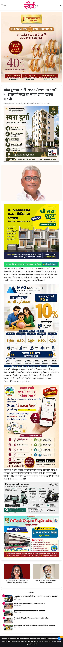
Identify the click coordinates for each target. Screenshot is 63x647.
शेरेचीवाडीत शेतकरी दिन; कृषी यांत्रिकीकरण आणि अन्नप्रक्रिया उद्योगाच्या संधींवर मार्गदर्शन (31, 618)
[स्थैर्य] (31, 5)
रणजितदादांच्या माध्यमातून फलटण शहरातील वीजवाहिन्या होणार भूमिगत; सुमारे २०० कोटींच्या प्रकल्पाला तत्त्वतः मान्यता (36, 597)
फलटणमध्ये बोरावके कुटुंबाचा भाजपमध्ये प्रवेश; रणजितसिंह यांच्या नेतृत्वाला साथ (29, 603)
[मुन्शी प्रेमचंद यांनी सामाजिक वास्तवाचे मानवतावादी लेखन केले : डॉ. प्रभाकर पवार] (8, 613)
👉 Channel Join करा (49, 264)
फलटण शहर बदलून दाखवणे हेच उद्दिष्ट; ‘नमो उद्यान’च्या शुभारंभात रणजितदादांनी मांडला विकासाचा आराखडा (35, 625)
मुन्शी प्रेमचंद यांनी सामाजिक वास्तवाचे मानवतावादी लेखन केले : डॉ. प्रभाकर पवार (29, 611)
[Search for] (61, 6)
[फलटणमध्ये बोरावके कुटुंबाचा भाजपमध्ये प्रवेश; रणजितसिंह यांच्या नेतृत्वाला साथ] (8, 606)
